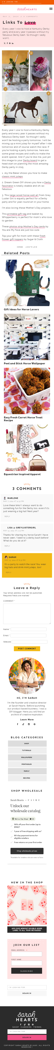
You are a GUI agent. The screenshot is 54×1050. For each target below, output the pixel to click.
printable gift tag (16, 214)
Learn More (27, 719)
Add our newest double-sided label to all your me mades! (27, 929)
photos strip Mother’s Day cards (27, 226)
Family (26, 771)
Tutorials (26, 750)
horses (20, 247)
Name (6, 629)
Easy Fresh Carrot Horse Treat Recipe (23, 419)
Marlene (12, 498)
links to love (31, 247)
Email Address (19, 950)
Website (7, 642)
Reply (7, 516)
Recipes (26, 778)
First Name (16, 959)
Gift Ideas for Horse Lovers (21, 309)
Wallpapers (26, 757)
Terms (37, 1027)
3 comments (31, 16)
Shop (26, 743)
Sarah (12, 557)
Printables (27, 764)
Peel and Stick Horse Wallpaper (24, 363)
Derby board (30, 160)
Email (6, 635)
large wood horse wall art (24, 195)
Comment (9, 601)
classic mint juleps (12, 176)
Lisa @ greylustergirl (21, 528)
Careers (26, 1027)
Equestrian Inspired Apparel (22, 474)
